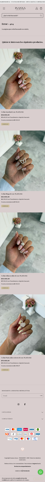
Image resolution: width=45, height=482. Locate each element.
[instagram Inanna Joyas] (18, 404)
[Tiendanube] (22, 471)
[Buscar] (41, 15)
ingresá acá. (37, 463)
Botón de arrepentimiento (22, 466)
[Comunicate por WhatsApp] (40, 472)
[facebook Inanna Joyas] (25, 404)
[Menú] (4, 9)
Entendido (38, 479)
